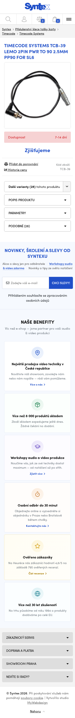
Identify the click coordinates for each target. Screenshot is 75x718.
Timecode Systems (31, 33)
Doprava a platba (20, 650)
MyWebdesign (37, 702)
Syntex (6, 29)
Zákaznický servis (20, 637)
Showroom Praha (21, 663)
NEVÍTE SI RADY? (17, 676)
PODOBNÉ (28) (19, 226)
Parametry (17, 213)
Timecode (8, 33)
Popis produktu (22, 200)
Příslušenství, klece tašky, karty (35, 29)
